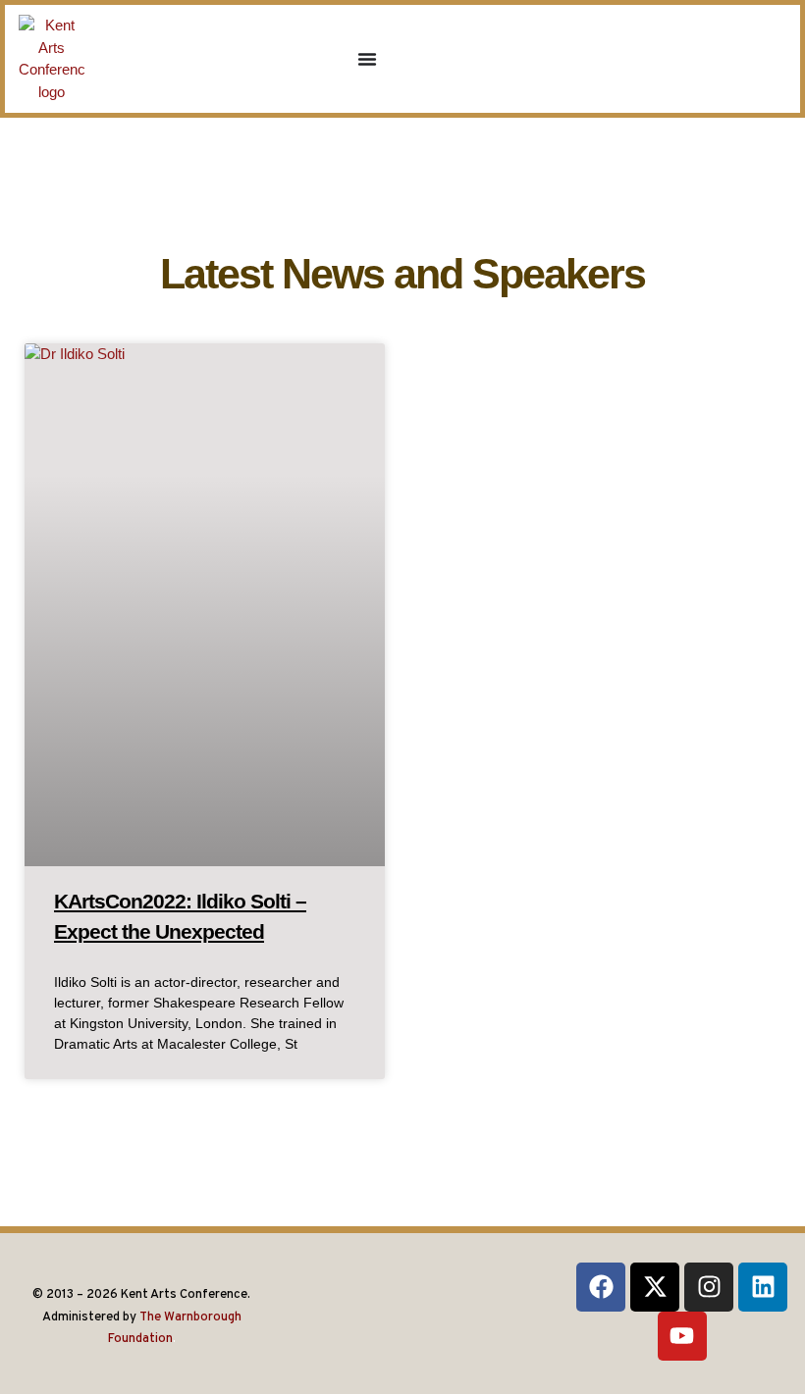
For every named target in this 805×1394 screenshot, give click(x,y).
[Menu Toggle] (367, 59)
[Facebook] (600, 1287)
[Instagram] (708, 1287)
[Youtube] (682, 1336)
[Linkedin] (762, 1287)
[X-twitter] (654, 1287)
